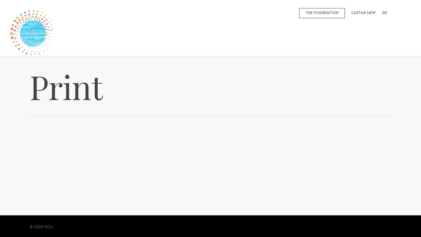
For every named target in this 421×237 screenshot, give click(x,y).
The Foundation (322, 12)
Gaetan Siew (363, 12)
